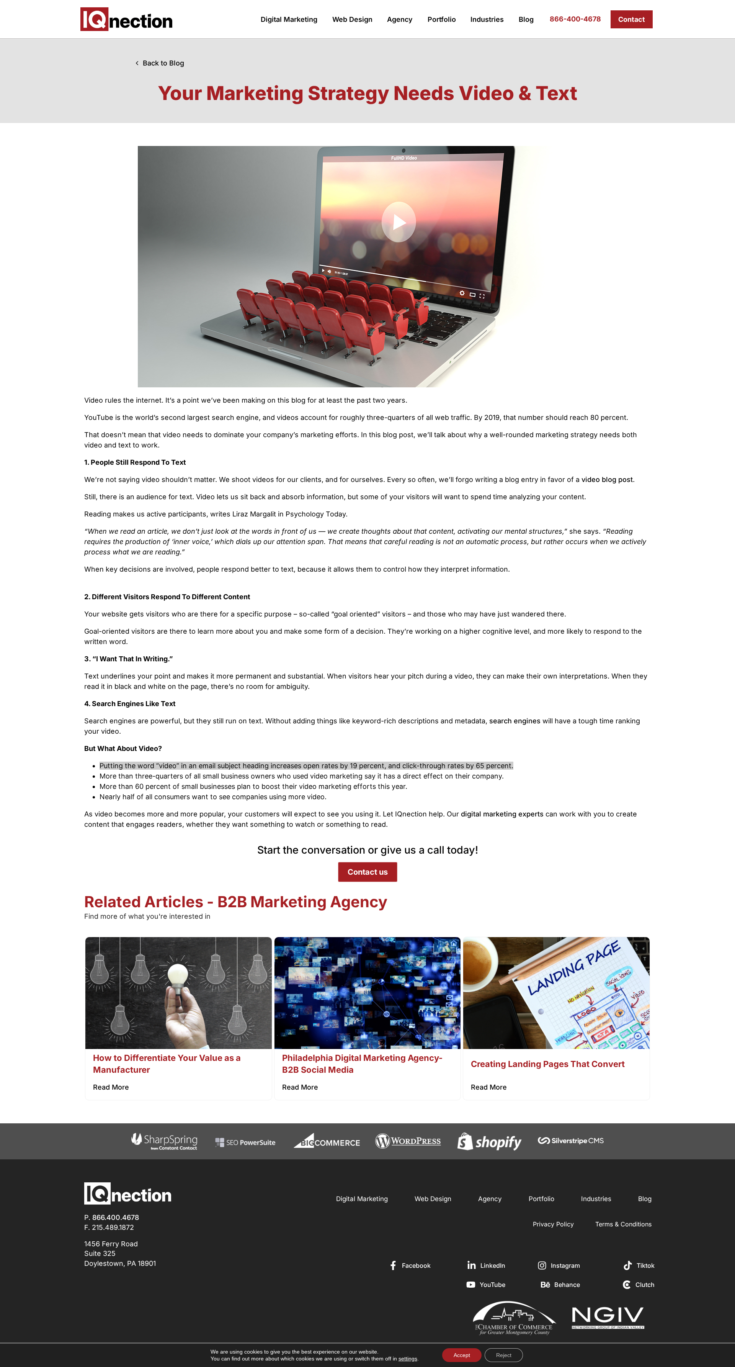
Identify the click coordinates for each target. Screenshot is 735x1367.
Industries (487, 19)
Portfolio (442, 19)
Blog (526, 19)
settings (408, 1359)
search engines (515, 721)
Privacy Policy (553, 1224)
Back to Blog (163, 63)
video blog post (607, 479)
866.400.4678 (115, 1217)
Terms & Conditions (623, 1224)
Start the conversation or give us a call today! (367, 850)
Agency (400, 19)
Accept (462, 1355)
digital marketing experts (502, 814)
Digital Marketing (289, 19)
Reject (503, 1355)
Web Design (352, 19)
